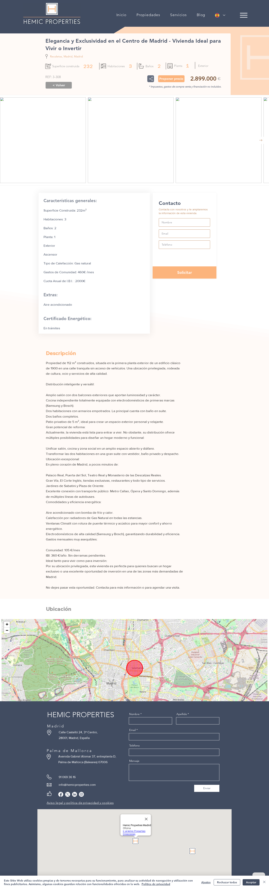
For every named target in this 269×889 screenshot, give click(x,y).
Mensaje (134, 760)
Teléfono (134, 745)
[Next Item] (260, 140)
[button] (148, 15)
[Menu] (244, 15)
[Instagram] (81, 794)
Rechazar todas (227, 882)
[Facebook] (60, 794)
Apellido (181, 714)
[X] (67, 794)
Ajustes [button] (206, 882)
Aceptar (251, 882)
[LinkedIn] (74, 794)
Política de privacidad (156, 884)
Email (132, 730)
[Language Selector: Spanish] (220, 15)
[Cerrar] (264, 882)
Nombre (134, 714)
